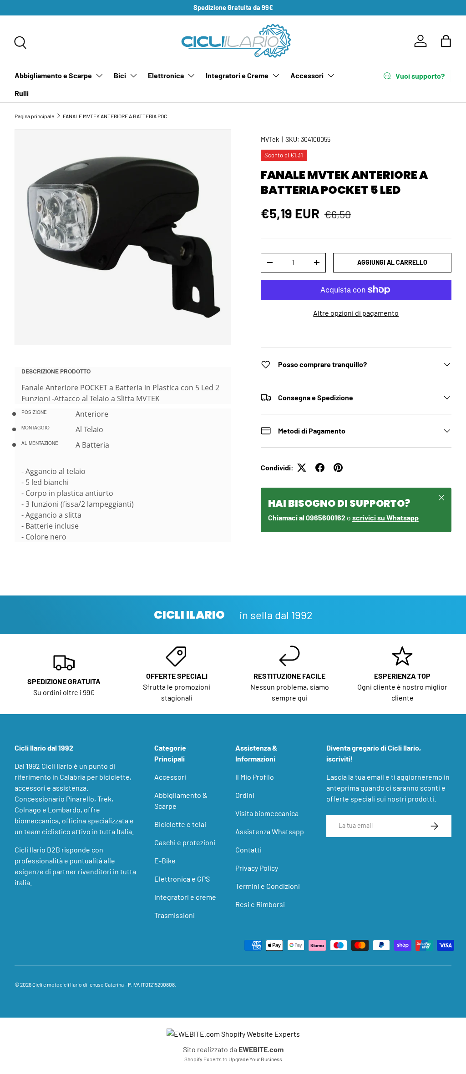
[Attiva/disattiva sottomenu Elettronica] (191, 75)
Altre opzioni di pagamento (356, 312)
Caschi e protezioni (184, 842)
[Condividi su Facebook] (320, 468)
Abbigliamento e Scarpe (53, 75)
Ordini (244, 795)
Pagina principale (34, 116)
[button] (446, 41)
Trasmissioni (174, 915)
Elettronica (166, 75)
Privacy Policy (256, 867)
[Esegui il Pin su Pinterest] (338, 468)
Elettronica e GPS (182, 878)
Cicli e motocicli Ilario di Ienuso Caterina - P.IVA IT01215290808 (103, 984)
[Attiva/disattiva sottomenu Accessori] (330, 75)
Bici (120, 75)
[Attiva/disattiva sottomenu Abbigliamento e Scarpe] (99, 75)
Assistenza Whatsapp (269, 831)
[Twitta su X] (302, 468)
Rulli (22, 93)
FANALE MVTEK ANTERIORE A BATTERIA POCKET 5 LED (117, 116)
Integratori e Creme (237, 75)
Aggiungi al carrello (392, 262)
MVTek (270, 139)
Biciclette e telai (180, 824)
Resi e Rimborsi (260, 904)
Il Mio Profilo (254, 776)
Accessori (307, 75)
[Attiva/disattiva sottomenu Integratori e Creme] (275, 75)
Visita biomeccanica (267, 813)
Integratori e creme (185, 896)
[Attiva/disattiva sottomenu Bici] (133, 75)
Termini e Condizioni (267, 886)
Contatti (248, 849)
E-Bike (165, 860)
